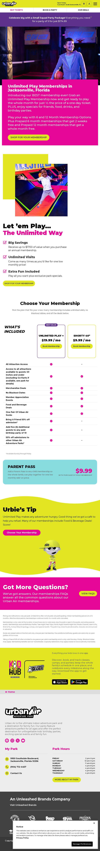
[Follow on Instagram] (12, 741)
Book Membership (51, 346)
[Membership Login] (89, 4)
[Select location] (84, 4)
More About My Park (66, 779)
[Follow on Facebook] (7, 741)
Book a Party (50, 10)
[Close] (94, 823)
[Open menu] (95, 4)
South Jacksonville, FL (73, 4)
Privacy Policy (22, 838)
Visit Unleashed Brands (23, 805)
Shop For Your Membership (28, 137)
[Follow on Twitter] (18, 741)
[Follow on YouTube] (23, 741)
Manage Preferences (82, 844)
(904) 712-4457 (18, 767)
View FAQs (88, 593)
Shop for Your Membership (19, 283)
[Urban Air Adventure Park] (50, 712)
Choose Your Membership (22, 532)
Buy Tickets (16, 10)
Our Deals (83, 10)
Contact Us (16, 773)
